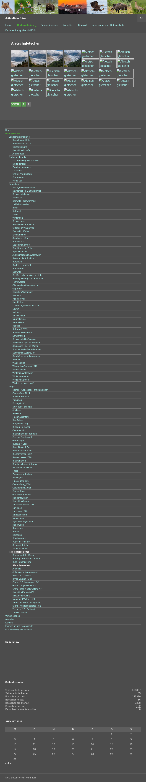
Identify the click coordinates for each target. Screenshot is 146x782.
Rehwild (16, 326)
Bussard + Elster (20, 444)
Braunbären (18, 268)
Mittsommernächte (21, 595)
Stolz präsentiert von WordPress (20, 777)
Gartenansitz (18, 430)
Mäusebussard (19, 515)
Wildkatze (17, 197)
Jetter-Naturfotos (15, 18)
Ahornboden (18, 154)
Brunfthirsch (18, 241)
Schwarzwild (18, 336)
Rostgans (17, 535)
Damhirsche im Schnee (23, 248)
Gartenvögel (18, 440)
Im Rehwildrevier (20, 204)
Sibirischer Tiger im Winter (25, 346)
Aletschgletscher (21, 565)
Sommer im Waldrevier (23, 353)
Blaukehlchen (19, 461)
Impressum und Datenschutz (108, 25)
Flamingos (17, 477)
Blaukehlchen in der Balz (24, 434)
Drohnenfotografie (18, 157)
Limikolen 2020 (19, 511)
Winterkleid (17, 218)
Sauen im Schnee (21, 245)
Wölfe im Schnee (20, 380)
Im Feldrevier (18, 299)
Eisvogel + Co (19, 403)
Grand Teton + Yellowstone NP (27, 589)
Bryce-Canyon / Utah (22, 579)
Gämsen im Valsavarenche (25, 285)
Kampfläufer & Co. (21, 447)
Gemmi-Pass (18, 491)
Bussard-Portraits (20, 396)
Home (8, 25)
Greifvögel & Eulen (21, 494)
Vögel (12, 386)
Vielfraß (16, 359)
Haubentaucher (20, 498)
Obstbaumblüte (19, 147)
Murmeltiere (18, 322)
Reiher (15, 531)
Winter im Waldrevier (22, 373)
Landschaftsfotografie (19, 137)
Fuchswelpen (18, 282)
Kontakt (82, 25)
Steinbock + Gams (21, 238)
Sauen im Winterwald (22, 332)
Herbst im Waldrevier (22, 292)
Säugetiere (14, 184)
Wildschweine (19, 369)
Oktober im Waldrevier (23, 228)
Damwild (16, 272)
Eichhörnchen (19, 234)
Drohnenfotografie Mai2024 (20, 30)
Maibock (16, 312)
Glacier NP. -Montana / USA (25, 582)
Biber (15, 208)
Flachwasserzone (21, 417)
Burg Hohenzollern (21, 562)
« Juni (8, 763)
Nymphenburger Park (22, 521)
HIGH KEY (17, 413)
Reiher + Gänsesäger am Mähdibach (30, 390)
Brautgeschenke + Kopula (25, 464)
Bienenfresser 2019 (22, 450)
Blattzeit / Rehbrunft (21, 265)
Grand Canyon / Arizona (24, 585)
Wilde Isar (17, 181)
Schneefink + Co (20, 545)
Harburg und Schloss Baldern (26, 558)
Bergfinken (17, 420)
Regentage (17, 528)
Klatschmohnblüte (21, 140)
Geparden (17, 288)
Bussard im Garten (21, 427)
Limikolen (17, 508)
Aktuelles (68, 25)
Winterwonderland (21, 376)
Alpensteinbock (19, 251)
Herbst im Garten (20, 501)
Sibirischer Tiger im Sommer (26, 342)
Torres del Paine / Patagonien (26, 602)
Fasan (15, 471)
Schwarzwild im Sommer (24, 339)
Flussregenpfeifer (20, 481)
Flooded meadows (21, 167)
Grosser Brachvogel (22, 437)
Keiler (15, 214)
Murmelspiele (19, 319)
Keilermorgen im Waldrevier (26, 305)
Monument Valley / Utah (23, 599)
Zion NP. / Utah (19, 612)
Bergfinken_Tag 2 (21, 423)
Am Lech (16, 410)
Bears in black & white (23, 258)
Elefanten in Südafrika (23, 224)
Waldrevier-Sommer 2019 (24, 366)
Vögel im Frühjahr (21, 542)
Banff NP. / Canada (21, 575)
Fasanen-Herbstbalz (22, 474)
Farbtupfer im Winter (22, 467)
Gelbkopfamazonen (22, 488)
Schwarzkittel (18, 221)
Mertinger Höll (19, 164)
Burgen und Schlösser (23, 555)
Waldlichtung (18, 363)
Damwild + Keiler (20, 231)
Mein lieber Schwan (22, 407)
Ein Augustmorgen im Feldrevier (27, 278)
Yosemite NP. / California (24, 609)
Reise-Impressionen (19, 552)
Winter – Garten (20, 548)
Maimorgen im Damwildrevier (26, 191)
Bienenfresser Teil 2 (22, 454)
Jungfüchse (18, 302)
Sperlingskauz (19, 538)
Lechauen (17, 170)
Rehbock (16, 211)
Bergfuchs (17, 261)
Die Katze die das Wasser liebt (27, 275)
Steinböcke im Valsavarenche (26, 356)
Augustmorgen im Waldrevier (26, 255)
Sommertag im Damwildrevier (26, 349)
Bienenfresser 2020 (22, 457)
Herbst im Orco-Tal (21, 150)
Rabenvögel (18, 525)
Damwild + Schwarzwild (24, 201)
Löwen (15, 309)
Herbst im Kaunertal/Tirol (24, 592)
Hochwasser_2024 (21, 143)
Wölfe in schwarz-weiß (23, 383)
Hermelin (16, 295)
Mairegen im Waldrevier (24, 187)
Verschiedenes (49, 25)
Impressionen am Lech (23, 504)
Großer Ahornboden (22, 174)
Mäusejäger (18, 518)
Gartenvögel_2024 (21, 484)
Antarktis (16, 569)
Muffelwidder (18, 315)
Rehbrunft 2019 (20, 329)
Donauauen (18, 177)
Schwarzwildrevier (21, 194)
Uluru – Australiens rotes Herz (26, 606)
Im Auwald (17, 400)
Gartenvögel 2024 (21, 393)
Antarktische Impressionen (25, 572)
